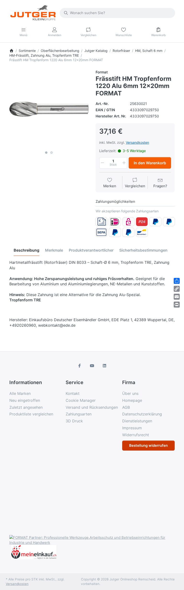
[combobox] (117, 13)
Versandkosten (137, 142)
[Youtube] (92, 365)
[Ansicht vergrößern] (48, 109)
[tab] (26, 250)
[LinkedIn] (104, 365)
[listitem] (48, 109)
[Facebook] (80, 365)
